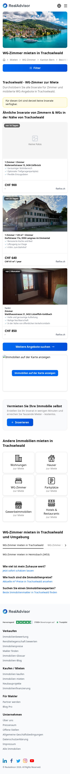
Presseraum (9, 725)
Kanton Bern (47, 59)
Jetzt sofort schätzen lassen (18, 570)
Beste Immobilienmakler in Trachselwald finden (30, 592)
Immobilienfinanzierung (16, 688)
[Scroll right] (63, 545)
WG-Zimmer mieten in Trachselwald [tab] (23, 545)
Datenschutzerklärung (15, 739)
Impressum (9, 744)
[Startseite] (4, 59)
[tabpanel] (35, 552)
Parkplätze (51, 489)
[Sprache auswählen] (59, 6)
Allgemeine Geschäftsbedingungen (23, 734)
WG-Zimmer (29, 59)
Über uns (8, 720)
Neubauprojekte (12, 683)
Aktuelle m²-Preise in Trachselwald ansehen (27, 581)
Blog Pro (7, 706)
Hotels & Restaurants (51, 513)
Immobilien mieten (13, 678)
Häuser (51, 466)
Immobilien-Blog (12, 660)
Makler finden (11, 651)
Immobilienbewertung (15, 636)
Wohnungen (19, 466)
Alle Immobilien (12, 748)
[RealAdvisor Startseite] (16, 5)
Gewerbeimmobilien (18, 513)
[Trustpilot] (35, 622)
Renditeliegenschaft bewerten (20, 641)
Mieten (14, 59)
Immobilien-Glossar (14, 655)
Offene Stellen (11, 729)
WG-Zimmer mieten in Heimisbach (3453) (26, 554)
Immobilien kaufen (13, 674)
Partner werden (12, 701)
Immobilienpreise (13, 646)
